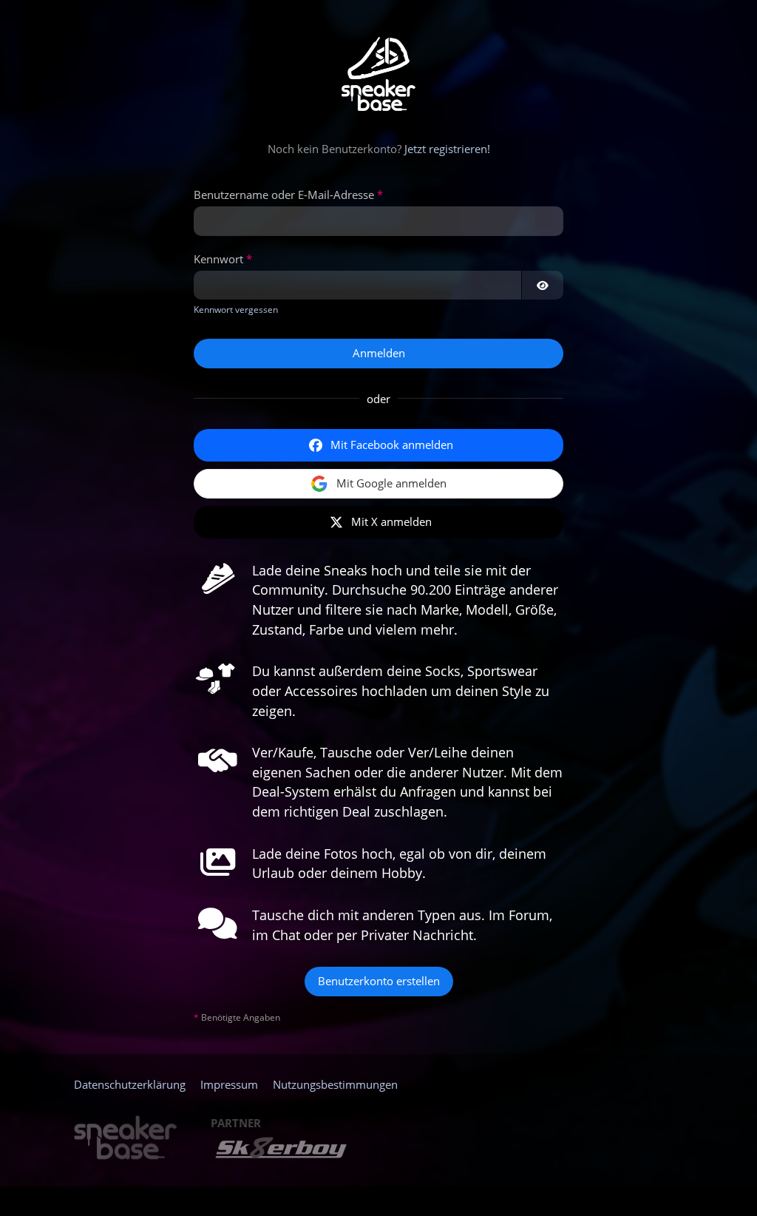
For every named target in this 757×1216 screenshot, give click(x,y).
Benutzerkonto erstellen (379, 980)
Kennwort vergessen (236, 309)
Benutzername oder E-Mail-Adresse (284, 194)
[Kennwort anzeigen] (542, 285)
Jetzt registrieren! (447, 148)
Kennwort (218, 258)
